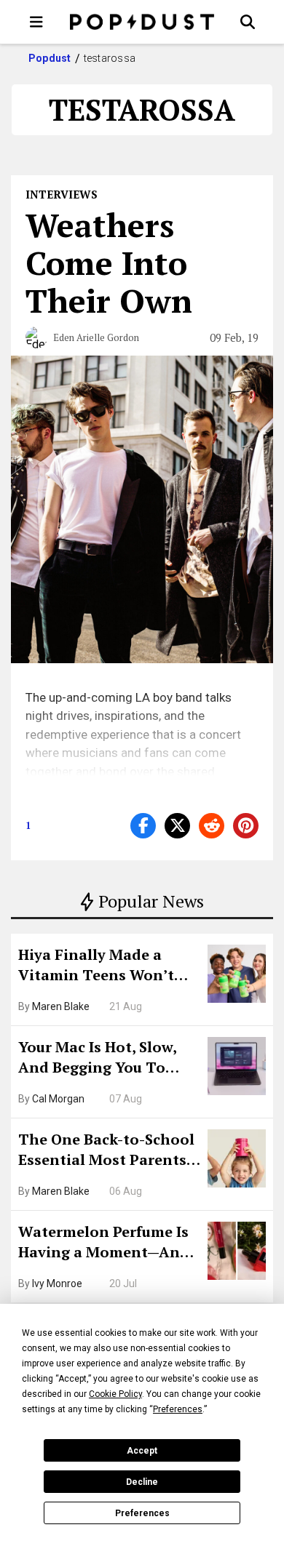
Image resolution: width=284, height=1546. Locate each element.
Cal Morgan (58, 1099)
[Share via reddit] (211, 825)
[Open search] (247, 22)
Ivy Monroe (57, 1283)
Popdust (49, 58)
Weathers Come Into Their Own (108, 262)
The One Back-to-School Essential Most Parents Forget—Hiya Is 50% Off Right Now (106, 1151)
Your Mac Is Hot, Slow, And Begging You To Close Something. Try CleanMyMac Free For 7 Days (102, 1059)
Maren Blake (61, 1006)
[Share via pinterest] (246, 825)
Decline (142, 1482)
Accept (142, 1451)
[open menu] (36, 22)
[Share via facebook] (143, 825)
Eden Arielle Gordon (96, 337)
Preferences (142, 1513)
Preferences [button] (177, 1409)
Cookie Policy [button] (115, 1394)
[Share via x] (177, 825)
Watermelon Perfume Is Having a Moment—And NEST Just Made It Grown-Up (103, 1243)
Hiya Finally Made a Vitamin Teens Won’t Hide (96, 966)
